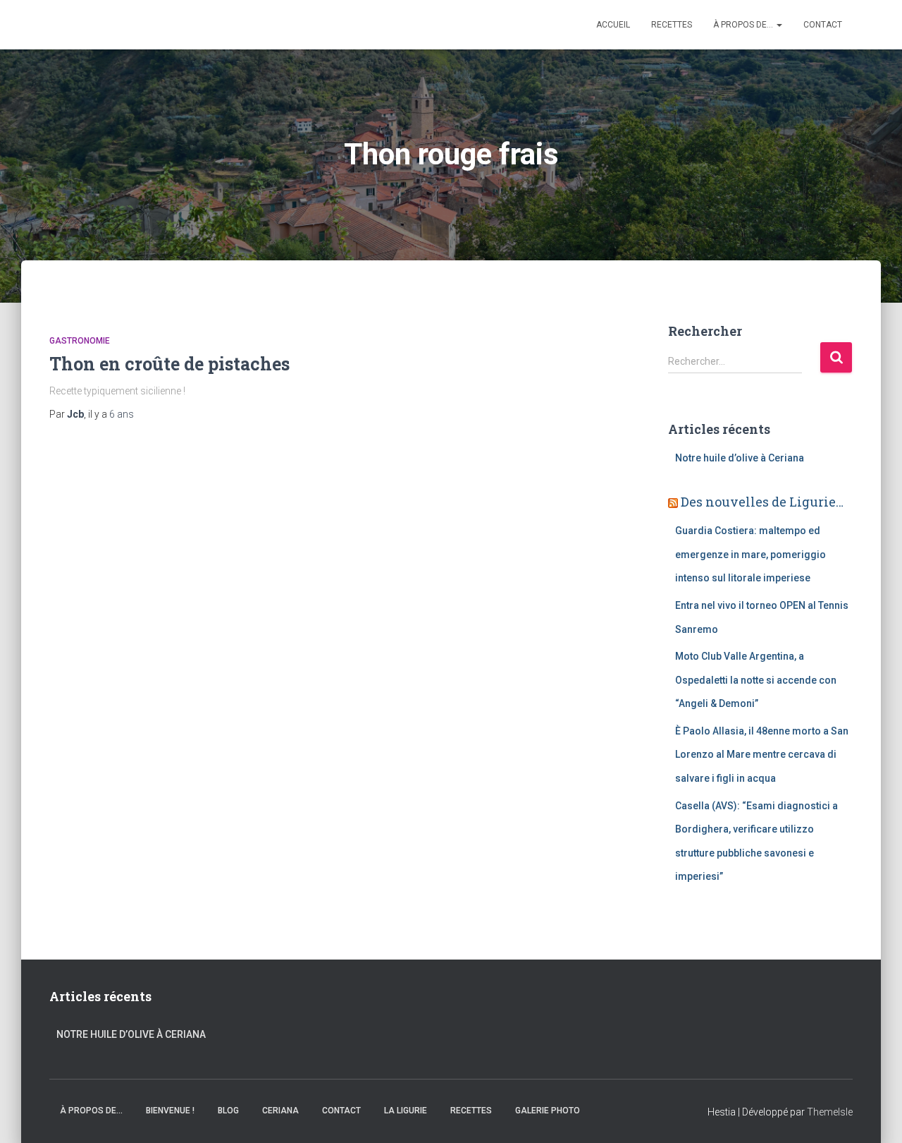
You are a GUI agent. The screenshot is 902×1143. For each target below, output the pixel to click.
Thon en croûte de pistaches (169, 363)
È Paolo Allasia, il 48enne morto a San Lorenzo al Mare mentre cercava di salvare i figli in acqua (761, 754)
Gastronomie (79, 341)
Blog (228, 1110)
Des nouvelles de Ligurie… (762, 501)
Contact (822, 25)
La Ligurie (405, 1110)
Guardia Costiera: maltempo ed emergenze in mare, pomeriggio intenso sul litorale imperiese (750, 554)
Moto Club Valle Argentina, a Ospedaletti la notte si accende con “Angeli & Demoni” (755, 680)
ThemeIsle (830, 1112)
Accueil (613, 25)
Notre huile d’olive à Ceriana (739, 458)
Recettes (671, 25)
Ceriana (280, 1110)
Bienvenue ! (170, 1110)
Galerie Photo (547, 1110)
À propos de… (744, 25)
